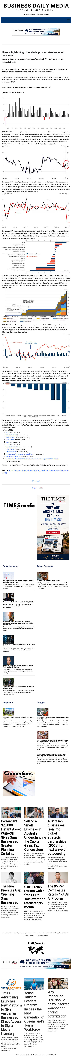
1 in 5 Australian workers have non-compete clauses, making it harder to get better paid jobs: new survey (52, 741)
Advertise (66, 933)
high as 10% (10, 82)
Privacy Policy (58, 933)
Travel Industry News (29, 1046)
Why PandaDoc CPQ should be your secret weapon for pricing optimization (58, 1004)
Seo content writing (48, 933)
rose (46, 132)
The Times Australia (42, 935)
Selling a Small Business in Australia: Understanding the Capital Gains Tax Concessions (35, 835)
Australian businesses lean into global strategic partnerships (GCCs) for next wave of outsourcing (57, 837)
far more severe (25, 80)
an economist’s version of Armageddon (25, 373)
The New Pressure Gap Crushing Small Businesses (11, 894)
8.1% (22, 187)
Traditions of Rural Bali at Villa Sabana (48, 580)
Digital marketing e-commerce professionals (29, 933)
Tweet (34, 488)
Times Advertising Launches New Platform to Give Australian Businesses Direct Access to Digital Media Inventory (11, 1013)
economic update (45, 420)
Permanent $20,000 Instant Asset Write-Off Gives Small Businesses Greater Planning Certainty (11, 837)
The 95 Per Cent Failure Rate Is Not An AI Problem (58, 892)
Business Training (5, 1050)
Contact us (5, 933)
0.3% (38, 69)
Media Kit (32, 935)
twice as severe (32, 330)
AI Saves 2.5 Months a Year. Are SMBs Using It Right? (18, 602)
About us (12, 933)
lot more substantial (54, 283)
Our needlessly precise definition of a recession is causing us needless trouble (32, 459)
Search (26, 935)
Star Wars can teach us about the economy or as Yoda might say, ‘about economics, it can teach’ (51, 755)
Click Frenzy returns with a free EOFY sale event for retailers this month (34, 897)
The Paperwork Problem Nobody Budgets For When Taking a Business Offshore (18, 581)
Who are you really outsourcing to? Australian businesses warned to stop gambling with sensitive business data (18, 623)
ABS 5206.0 (6, 132)
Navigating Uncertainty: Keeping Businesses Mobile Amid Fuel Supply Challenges (18, 666)
